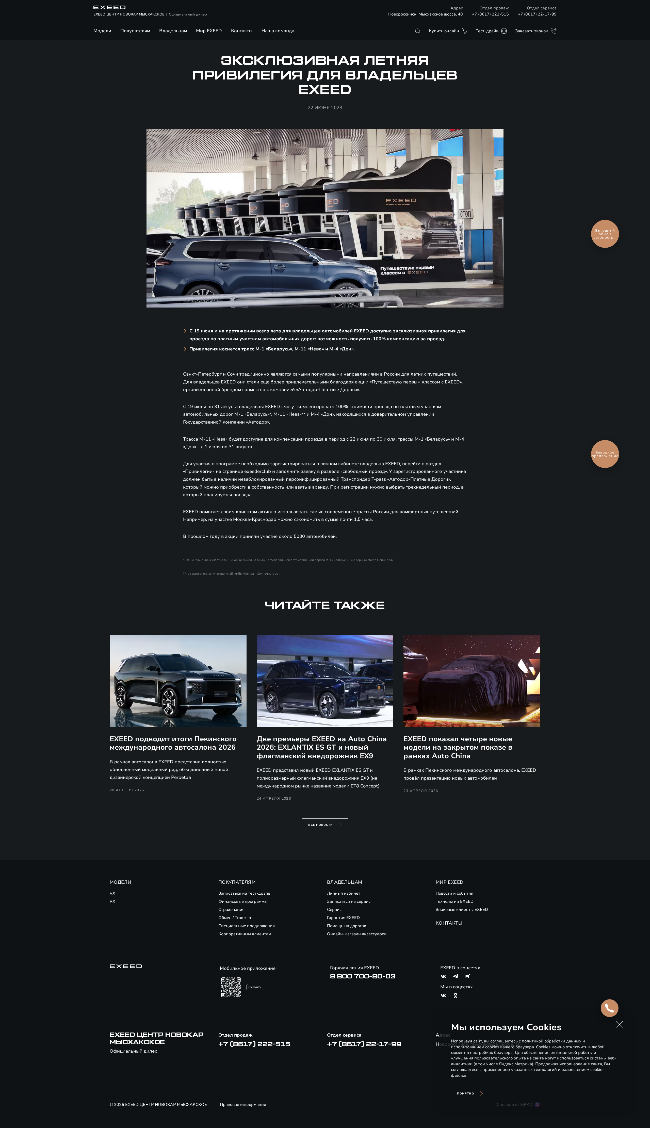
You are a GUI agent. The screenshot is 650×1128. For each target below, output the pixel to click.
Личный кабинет (343, 893)
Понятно (465, 1093)
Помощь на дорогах (346, 926)
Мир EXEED (209, 31)
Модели (102, 31)
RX (112, 901)
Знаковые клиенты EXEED (462, 910)
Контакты (241, 31)
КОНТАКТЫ (449, 923)
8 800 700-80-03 (363, 976)
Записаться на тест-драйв (244, 893)
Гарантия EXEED (343, 918)
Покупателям (135, 31)
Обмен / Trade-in (234, 918)
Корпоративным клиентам (244, 934)
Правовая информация (243, 1104)
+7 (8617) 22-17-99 (537, 14)
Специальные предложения (246, 926)
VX (112, 893)
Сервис (334, 910)
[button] (619, 1024)
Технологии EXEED (455, 901)
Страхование (231, 910)
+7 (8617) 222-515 (490, 14)
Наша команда (278, 31)
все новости (320, 825)
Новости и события (454, 893)
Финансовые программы (242, 901)
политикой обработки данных (551, 1041)
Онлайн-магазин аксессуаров (356, 934)
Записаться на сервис (348, 901)
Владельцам (173, 31)
